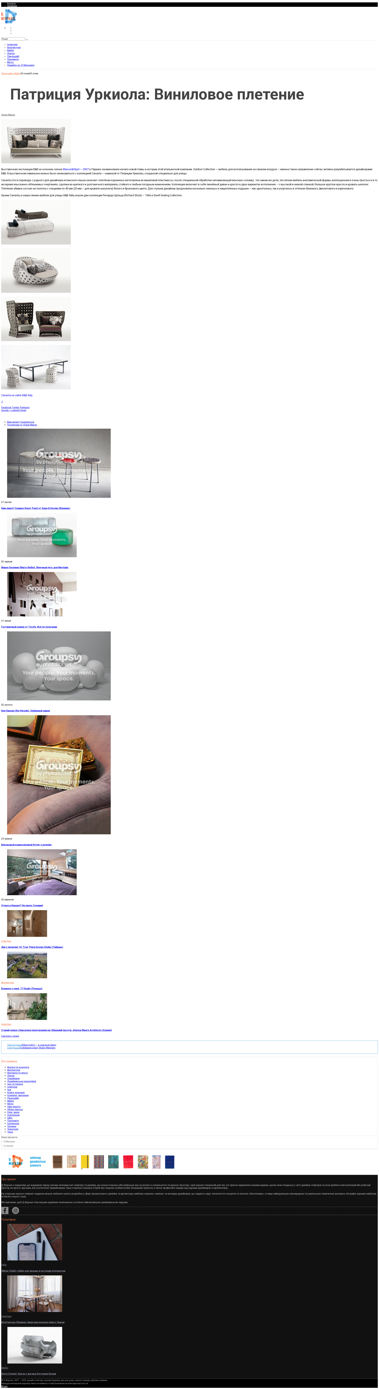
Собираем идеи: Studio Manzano (31, 1047)
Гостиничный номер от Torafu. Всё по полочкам (29, 626)
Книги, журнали (16, 1092)
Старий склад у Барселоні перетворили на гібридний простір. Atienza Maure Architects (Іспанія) (56, 1030)
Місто (10, 1103)
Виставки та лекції (17, 1072)
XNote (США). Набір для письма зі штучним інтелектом (33, 1270)
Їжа (9, 1089)
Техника (11, 1126)
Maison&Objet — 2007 (76, 169)
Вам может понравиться (20, 422)
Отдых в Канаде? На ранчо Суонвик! (22, 905)
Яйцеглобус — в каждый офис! (31, 1045)
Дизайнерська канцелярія (21, 1081)
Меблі (17, 73)
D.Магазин (9, 1141)
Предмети (13, 1120)
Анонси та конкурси (18, 1067)
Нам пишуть (14, 1106)
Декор (11, 1075)
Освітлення (13, 1115)
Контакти (11, 3)
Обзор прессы (15, 1109)
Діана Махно (8, 114)
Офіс (9, 1117)
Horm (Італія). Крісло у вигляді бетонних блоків (28, 1373)
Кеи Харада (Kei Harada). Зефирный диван (25, 710)
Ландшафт (7, 73)
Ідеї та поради (15, 1084)
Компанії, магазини (18, 1095)
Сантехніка (13, 1123)
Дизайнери (12, 6)
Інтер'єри (6, 941)
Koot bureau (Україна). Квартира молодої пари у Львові (33, 1322)
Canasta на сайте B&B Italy (17, 395)
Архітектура (7, 982)
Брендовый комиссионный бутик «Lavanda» (26, 844)
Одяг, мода (13, 1112)
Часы (10, 1132)
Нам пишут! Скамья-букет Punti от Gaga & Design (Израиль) (35, 508)
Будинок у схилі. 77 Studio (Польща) (21, 988)
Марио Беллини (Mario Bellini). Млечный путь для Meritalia (34, 567)
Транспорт (12, 1129)
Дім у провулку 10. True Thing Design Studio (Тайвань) (32, 947)
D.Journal (8, 1145)
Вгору (4, 1386)
